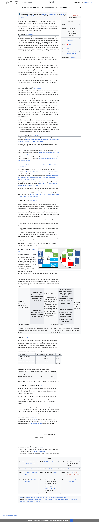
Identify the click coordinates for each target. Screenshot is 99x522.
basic (70, 479)
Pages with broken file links (34, 499)
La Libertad (71, 39)
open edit (58, 15)
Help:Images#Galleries (36, 423)
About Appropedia (6, 515)
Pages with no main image (70, 499)
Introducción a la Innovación (49, 14)
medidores (69, 51)
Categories (20, 497)
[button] (4, 2)
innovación (32, 463)
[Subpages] (80, 7)
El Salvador (27, 497)
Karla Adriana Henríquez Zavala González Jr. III (73, 474)
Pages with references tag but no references (29, 501)
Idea (69, 44)
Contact (15, 515)
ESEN (50, 469)
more (73, 481)
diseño (27, 463)
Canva (35, 419)
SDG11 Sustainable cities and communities (54, 461)
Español (70, 469)
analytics (55, 472)
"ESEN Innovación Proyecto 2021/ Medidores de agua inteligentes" (51, 487)
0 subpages (27, 472)
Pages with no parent (58, 499)
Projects (33, 497)
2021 (68, 48)
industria (74, 51)
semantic (74, 479)
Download (73, 57)
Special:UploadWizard (39, 451)
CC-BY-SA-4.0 (28, 469)
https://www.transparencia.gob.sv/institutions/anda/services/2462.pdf (41, 171)
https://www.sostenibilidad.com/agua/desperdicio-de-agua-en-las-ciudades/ (37, 190)
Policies (11, 515)
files (70, 481)
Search (51, 2)
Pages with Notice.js (47, 499)
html (78, 479)
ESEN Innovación (40, 497)
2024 (31, 479)
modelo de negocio (71, 53)
